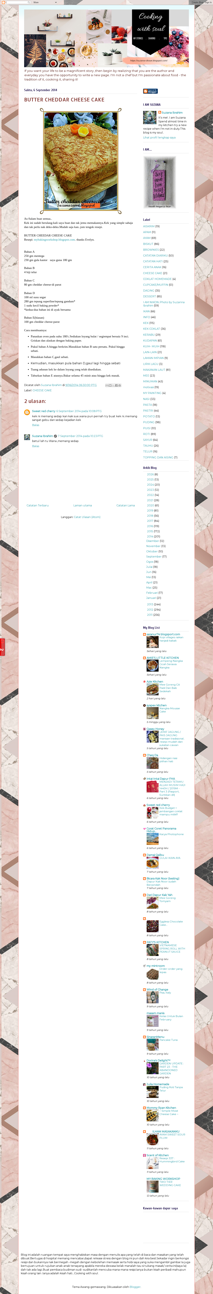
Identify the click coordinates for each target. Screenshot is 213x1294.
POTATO (149, 416)
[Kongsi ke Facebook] (116, 385)
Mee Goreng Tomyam (167, 899)
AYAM (147, 238)
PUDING (149, 422)
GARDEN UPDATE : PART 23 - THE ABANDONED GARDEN (171, 1068)
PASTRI (148, 410)
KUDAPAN (150, 340)
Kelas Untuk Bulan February (171, 1018)
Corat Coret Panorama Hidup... (161, 830)
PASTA (147, 404)
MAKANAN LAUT (154, 369)
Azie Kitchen (155, 681)
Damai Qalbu (155, 855)
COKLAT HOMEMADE (157, 279)
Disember (153, 541)
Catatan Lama (125, 505)
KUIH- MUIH (151, 346)
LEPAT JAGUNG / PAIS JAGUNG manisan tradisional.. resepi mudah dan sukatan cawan (172, 738)
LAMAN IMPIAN (153, 358)
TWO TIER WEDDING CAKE (170, 1183)
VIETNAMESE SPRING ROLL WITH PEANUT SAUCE (172, 948)
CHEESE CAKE (42, 390)
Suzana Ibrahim (42, 436)
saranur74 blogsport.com (163, 634)
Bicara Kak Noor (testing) (163, 878)
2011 (150, 614)
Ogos (150, 561)
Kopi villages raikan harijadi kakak (171, 639)
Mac (149, 587)
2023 (151, 489)
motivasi (148, 387)
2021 (150, 500)
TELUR (147, 451)
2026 (150, 474)
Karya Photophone (171, 834)
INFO (146, 317)
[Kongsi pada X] (113, 385)
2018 (150, 515)
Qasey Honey (155, 729)
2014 (150, 536)
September (154, 556)
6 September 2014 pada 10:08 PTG (79, 411)
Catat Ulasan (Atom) (87, 517)
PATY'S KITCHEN (158, 942)
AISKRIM (149, 226)
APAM (147, 232)
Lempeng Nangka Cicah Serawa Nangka (171, 664)
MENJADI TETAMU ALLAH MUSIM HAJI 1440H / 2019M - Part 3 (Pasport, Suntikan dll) (172, 788)
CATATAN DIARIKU (155, 255)
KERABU (149, 334)
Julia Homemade (158, 1084)
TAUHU (148, 445)
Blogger (135, 1287)
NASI (146, 399)
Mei (149, 577)
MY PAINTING (152, 393)
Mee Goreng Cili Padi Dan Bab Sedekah (169, 688)
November (153, 546)
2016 (150, 526)
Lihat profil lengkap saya (159, 137)
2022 (151, 495)
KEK (146, 323)
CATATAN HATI (153, 261)
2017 (150, 520)
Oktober (152, 551)
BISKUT (148, 244)
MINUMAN (150, 381)
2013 (150, 604)
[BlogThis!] (110, 385)
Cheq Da (152, 755)
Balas (35, 425)
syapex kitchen (157, 705)
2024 (151, 484)
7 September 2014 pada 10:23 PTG (80, 436)
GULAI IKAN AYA (169, 858)
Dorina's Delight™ (158, 1060)
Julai (149, 566)
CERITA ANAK (152, 267)
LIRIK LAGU (150, 364)
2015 (150, 531)
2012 (150, 609)
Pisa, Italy (165, 992)
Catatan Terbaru (38, 505)
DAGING (148, 290)
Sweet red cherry (43, 411)
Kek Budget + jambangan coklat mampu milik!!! (170, 811)
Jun (149, 572)
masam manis (155, 1013)
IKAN (146, 311)
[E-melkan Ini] (107, 385)
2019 (150, 510)
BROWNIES (151, 249)
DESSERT (149, 296)
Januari (151, 598)
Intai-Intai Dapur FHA (161, 778)
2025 (150, 479)
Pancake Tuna (168, 1039)
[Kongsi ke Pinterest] (119, 385)
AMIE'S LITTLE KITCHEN (163, 657)
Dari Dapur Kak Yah (159, 895)
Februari (152, 592)
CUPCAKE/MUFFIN (155, 284)
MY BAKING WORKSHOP (163, 1178)
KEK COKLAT (151, 328)
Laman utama (82, 505)
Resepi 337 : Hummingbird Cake (172, 1160)
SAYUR (147, 439)
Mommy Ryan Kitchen (161, 1107)
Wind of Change (157, 989)
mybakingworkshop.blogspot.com (54, 239)
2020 (151, 505)
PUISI (147, 428)
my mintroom (156, 965)
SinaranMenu (155, 1036)
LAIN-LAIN (150, 352)
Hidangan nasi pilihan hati (168, 760)
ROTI (146, 434)
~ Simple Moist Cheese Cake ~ (168, 1112)
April (149, 582)
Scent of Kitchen (158, 1155)
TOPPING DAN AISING (158, 457)
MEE (146, 375)
